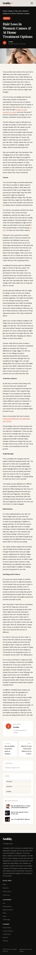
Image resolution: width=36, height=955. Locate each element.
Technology (6, 919)
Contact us (6, 895)
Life (4, 903)
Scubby (7, 3)
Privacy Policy (7, 891)
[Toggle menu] (31, 3)
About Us (5, 888)
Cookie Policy (7, 934)
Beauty (10, 11)
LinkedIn (8, 791)
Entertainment (7, 906)
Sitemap (5, 941)
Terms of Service (8, 931)
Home (5, 11)
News (4, 913)
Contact (5, 937)
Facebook (9, 786)
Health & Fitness (8, 910)
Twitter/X (9, 781)
